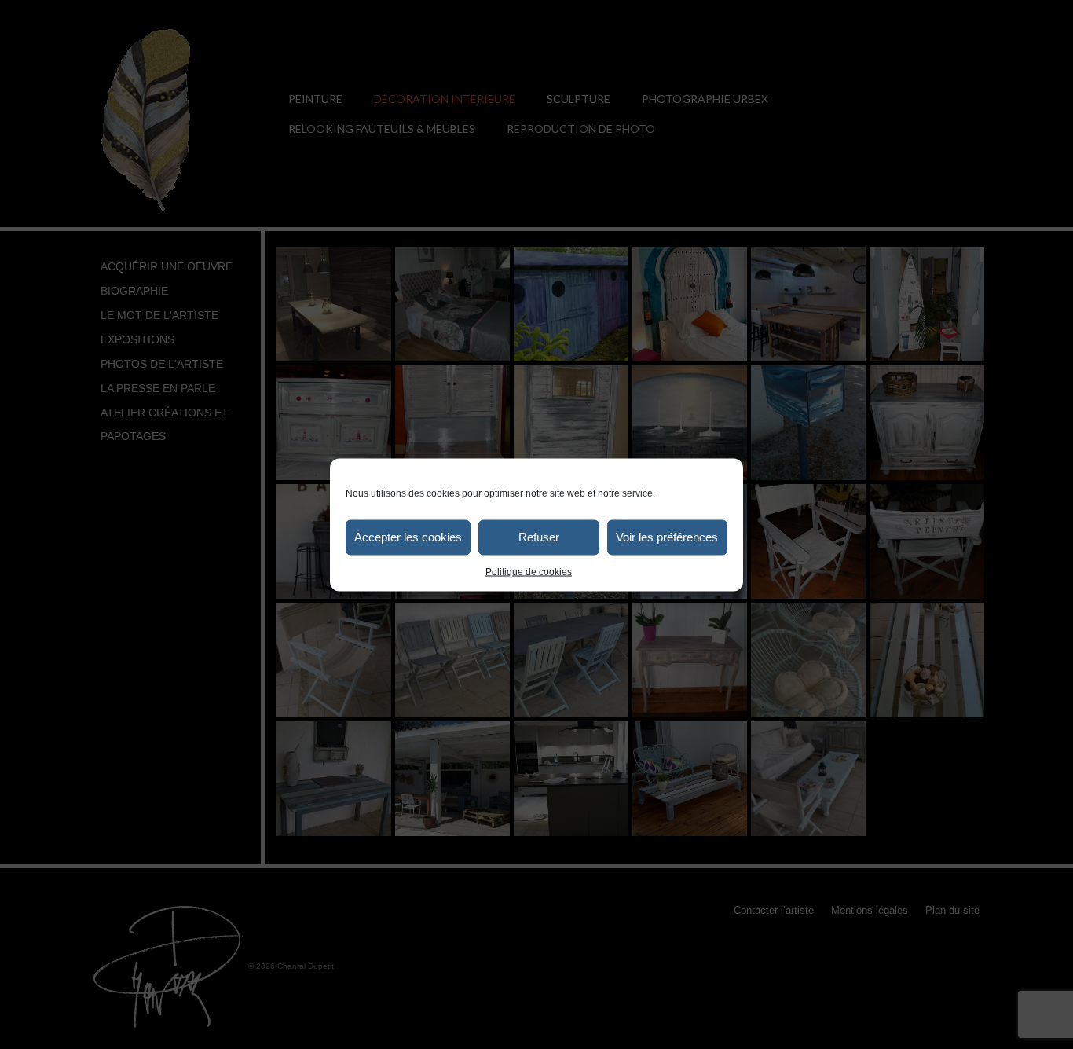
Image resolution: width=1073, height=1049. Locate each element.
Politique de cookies (528, 571)
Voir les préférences (667, 537)
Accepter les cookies (408, 537)
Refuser (538, 537)
